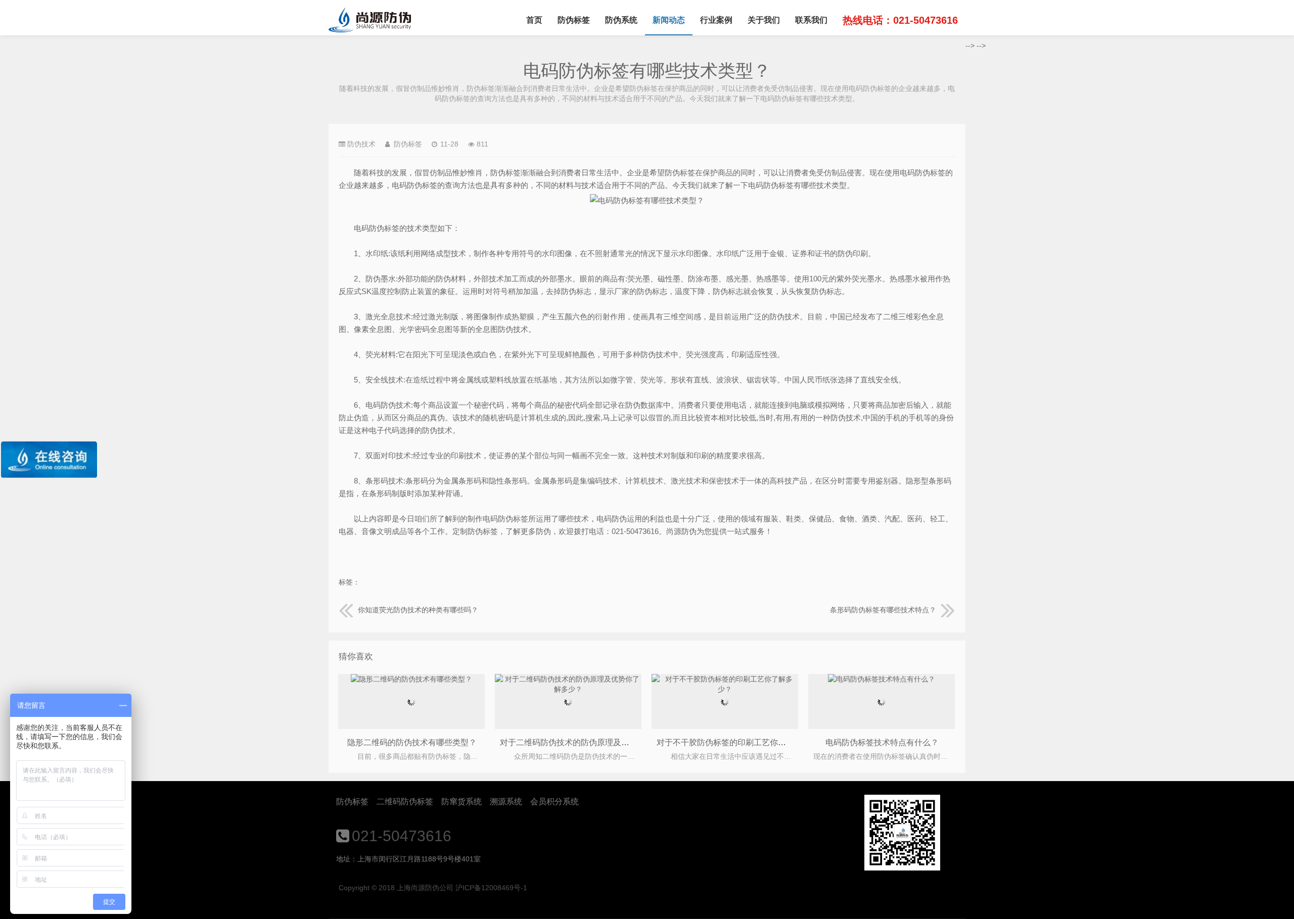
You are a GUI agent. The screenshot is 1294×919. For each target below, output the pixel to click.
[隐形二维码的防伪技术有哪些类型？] (411, 679)
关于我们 (764, 20)
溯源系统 (506, 801)
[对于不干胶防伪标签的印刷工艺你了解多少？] (725, 689)
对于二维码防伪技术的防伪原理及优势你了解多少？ (593, 742)
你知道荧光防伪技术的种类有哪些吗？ (418, 610)
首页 (534, 20)
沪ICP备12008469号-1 (491, 888)
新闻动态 (669, 20)
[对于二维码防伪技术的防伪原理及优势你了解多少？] (568, 689)
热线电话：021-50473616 (900, 20)
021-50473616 (401, 836)
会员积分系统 (554, 801)
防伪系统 (621, 20)
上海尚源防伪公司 (370, 20)
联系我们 (811, 20)
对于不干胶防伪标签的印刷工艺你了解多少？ (737, 742)
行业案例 (716, 20)
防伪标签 (574, 20)
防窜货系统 (461, 801)
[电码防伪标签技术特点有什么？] (881, 679)
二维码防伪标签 (405, 801)
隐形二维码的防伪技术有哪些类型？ (412, 742)
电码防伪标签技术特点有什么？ (882, 742)
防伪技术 (361, 144)
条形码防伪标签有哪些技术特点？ (883, 610)
